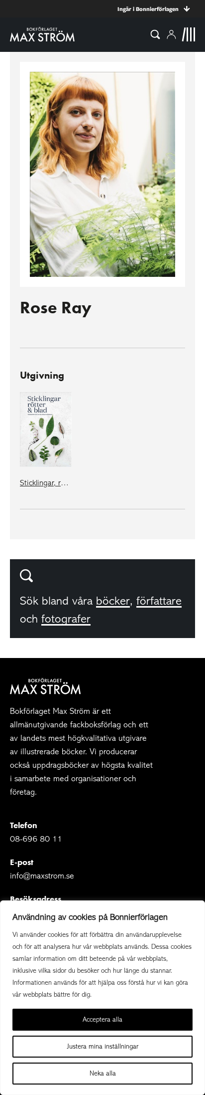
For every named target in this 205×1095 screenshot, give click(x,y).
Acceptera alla (102, 1019)
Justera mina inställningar (102, 1046)
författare (159, 601)
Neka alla (103, 1073)
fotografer (66, 619)
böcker (113, 601)
